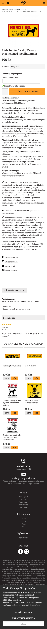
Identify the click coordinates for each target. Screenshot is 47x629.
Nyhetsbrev (23, 538)
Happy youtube (11, 270)
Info (7, 378)
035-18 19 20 (23, 466)
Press (24, 524)
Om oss (23, 521)
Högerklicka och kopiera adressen (16, 309)
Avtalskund (23, 505)
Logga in (23, 507)
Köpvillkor (24, 499)
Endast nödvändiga (23, 618)
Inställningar (23, 612)
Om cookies (23, 502)
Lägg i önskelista (14, 290)
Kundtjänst (23, 497)
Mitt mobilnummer (11, 77)
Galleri (23, 518)
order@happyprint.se (23, 478)
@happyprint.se (11, 257)
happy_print (10, 266)
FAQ (23, 526)
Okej (23, 623)
